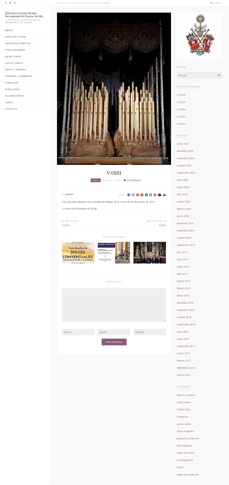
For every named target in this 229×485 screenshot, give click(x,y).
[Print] (164, 195)
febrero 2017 (184, 360)
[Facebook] (129, 195)
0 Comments (134, 180)
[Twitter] (133, 195)
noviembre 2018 (185, 310)
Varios (95, 180)
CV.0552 (181, 123)
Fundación (182, 416)
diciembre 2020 (185, 151)
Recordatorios (184, 445)
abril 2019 (182, 273)
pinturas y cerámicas (188, 438)
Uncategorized (185, 460)
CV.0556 (181, 94)
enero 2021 (183, 143)
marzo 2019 (183, 281)
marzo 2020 (183, 201)
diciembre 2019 (185, 223)
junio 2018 (182, 331)
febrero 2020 (184, 208)
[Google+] (137, 195)
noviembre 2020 (185, 158)
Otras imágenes (185, 431)
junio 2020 (182, 179)
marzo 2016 (183, 375)
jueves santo (184, 424)
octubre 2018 (184, 317)
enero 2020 (183, 216)
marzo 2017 (183, 353)
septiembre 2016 (186, 367)
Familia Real (183, 409)
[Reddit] (155, 195)
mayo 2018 (183, 338)
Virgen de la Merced (187, 474)
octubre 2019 (184, 237)
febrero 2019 (184, 288)
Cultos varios (184, 402)
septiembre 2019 (186, 245)
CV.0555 (181, 102)
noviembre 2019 (185, 230)
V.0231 (114, 173)
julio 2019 (182, 252)
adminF (69, 194)
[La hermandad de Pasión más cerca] (25, 16)
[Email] (159, 195)
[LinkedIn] (150, 195)
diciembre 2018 (185, 302)
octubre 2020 (184, 165)
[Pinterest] (142, 195)
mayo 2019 (183, 266)
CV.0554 (181, 109)
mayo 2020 (183, 187)
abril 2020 (182, 194)
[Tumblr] (146, 195)
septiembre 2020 (186, 172)
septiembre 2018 (186, 324)
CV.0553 (181, 116)
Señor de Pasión (186, 452)
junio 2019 (182, 259)
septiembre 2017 (186, 346)
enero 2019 (183, 295)
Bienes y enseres (186, 395)
